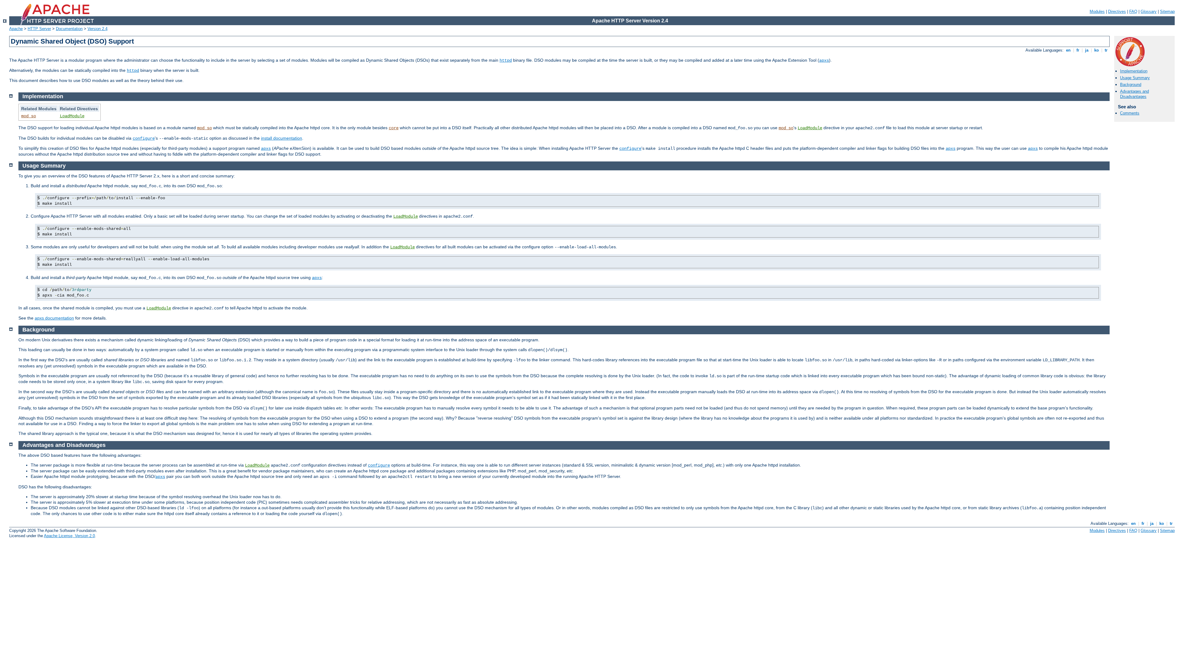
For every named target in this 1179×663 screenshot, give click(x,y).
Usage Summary (1135, 78)
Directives (1117, 11)
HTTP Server (39, 28)
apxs (824, 60)
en (1068, 50)
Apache (16, 28)
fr (1077, 50)
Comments (1129, 113)
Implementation (1133, 71)
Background (1130, 84)
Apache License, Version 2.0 (69, 535)
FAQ (1133, 11)
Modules (1097, 11)
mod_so (28, 116)
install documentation (281, 138)
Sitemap (1167, 11)
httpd (506, 60)
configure (144, 138)
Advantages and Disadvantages (1134, 94)
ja (1087, 50)
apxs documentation (54, 318)
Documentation (69, 28)
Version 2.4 (97, 28)
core (394, 128)
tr (1106, 50)
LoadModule (72, 116)
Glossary (1149, 11)
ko (1096, 50)
